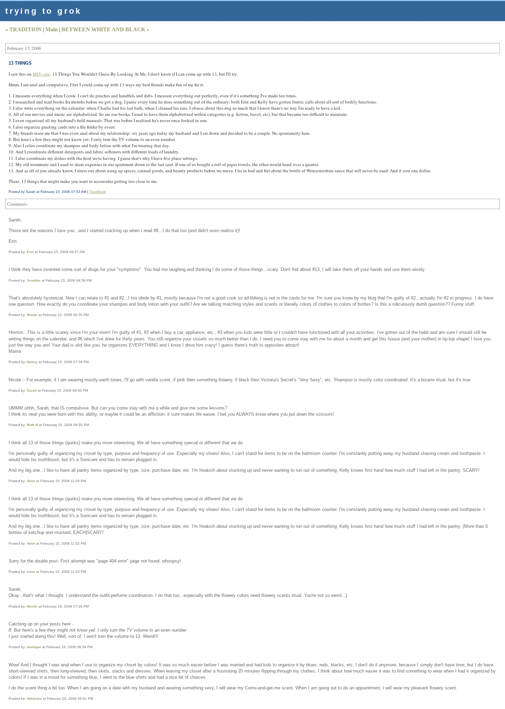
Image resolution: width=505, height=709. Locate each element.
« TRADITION (23, 29)
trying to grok (43, 10)
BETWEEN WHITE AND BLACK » (105, 29)
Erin (30, 252)
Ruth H (32, 425)
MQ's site (41, 74)
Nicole (32, 315)
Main (51, 29)
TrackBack (97, 192)
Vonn (31, 481)
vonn (31, 572)
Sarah (32, 390)
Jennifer (34, 280)
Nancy (32, 362)
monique (34, 647)
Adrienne (34, 698)
